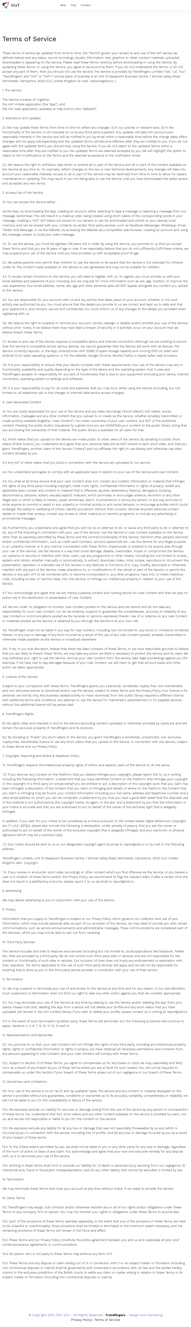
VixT (15, 5)
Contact (86, 5)
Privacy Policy (81, 1320)
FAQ (73, 5)
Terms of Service (107, 1320)
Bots (63, 5)
